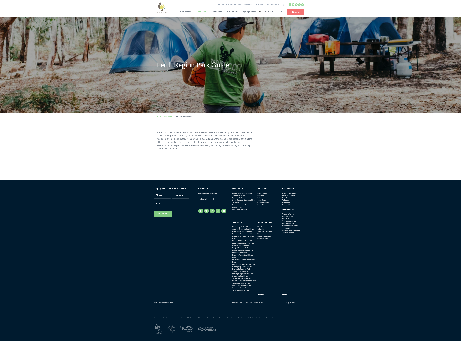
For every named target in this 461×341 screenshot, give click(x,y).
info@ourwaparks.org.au (207, 193)
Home (159, 116)
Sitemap (235, 303)
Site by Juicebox (290, 303)
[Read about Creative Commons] (209, 329)
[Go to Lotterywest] (189, 329)
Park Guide (168, 116)
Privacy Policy (258, 303)
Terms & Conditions (245, 303)
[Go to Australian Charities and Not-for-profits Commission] (173, 329)
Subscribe (162, 214)
